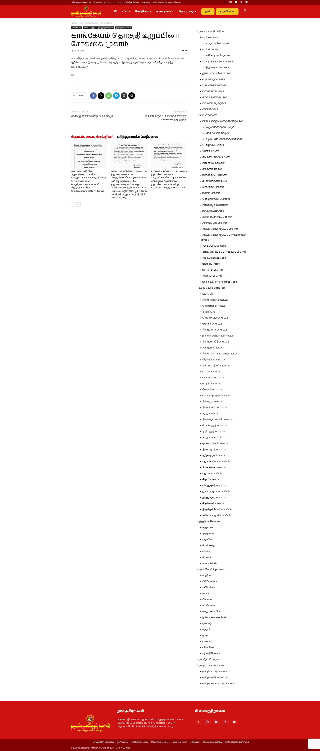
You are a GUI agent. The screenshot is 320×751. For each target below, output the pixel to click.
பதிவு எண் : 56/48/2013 (81, 2)
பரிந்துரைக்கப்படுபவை (137, 137)
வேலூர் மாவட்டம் (212, 324)
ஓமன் (205, 635)
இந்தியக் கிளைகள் (210, 521)
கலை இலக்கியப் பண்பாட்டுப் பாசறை (224, 252)
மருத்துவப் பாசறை (213, 211)
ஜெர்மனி (207, 575)
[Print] (124, 95)
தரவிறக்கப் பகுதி (140, 742)
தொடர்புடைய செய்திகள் (92, 137)
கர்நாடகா (207, 527)
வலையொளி (180, 742)
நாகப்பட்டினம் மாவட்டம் (215, 443)
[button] (245, 11)
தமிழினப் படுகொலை (215, 671)
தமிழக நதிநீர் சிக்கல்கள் (216, 677)
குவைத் (207, 623)
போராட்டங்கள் (210, 151)
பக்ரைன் (207, 641)
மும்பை (206, 551)
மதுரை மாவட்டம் (212, 473)
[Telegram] (235, 2)
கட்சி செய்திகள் (208, 115)
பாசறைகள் (163, 11)
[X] (241, 2)
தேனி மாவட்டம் (211, 479)
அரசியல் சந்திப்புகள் (214, 97)
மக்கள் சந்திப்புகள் (213, 91)
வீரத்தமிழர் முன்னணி (215, 205)
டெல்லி (206, 557)
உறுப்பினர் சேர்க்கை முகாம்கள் (224, 139)
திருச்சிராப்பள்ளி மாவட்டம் (217, 420)
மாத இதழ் (194, 742)
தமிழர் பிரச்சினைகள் (211, 665)
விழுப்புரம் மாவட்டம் (213, 360)
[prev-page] (73, 204)
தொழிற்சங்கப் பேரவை (216, 199)
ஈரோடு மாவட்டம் (211, 384)
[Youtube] (246, 2)
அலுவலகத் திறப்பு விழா (220, 127)
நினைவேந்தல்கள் (213, 163)
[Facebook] (225, 2)
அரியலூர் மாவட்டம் (213, 431)
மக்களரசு (146, 2)
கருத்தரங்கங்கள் (212, 169)
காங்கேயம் (76, 27)
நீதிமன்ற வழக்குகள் (214, 103)
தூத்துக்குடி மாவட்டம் (214, 497)
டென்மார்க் (208, 605)
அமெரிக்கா (209, 587)
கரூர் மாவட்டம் (210, 414)
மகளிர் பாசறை (211, 193)
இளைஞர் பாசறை (213, 187)
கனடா (206, 593)
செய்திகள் (141, 11)
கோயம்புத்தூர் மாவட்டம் (216, 396)
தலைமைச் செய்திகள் (212, 31)
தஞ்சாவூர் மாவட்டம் (213, 455)
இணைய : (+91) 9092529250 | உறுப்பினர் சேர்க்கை (116, 2)
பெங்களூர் (208, 545)
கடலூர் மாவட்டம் (211, 437)
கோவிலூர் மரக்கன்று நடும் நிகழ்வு (92, 116)
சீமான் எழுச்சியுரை (213, 79)
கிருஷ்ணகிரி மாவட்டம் (215, 342)
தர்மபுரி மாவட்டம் (212, 348)
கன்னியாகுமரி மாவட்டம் (216, 515)
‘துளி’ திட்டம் (122, 742)
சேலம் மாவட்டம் (211, 372)
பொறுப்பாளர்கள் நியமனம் (218, 61)
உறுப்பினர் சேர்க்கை (103, 742)
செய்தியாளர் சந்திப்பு (215, 85)
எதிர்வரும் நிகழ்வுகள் (218, 55)
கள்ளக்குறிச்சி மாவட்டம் (216, 366)
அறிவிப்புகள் (210, 49)
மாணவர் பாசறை (212, 270)
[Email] (131, 95)
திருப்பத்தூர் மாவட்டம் (214, 330)
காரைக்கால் (209, 563)
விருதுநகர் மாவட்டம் (214, 485)
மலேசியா (208, 647)
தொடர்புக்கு (186, 11)
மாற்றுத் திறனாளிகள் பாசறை (220, 282)
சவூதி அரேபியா (211, 611)
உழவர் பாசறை (211, 264)
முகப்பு (74, 23)
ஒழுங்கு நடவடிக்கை (217, 67)
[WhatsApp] (108, 95)
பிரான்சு (207, 599)
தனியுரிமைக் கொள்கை (237, 742)
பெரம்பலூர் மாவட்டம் (214, 426)
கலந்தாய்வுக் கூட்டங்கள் (216, 157)
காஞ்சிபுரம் (208, 312)
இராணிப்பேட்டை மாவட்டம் (218, 336)
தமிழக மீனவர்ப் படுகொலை (218, 683)
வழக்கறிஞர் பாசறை (214, 258)
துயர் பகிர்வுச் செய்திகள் (216, 73)
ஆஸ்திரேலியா (211, 653)
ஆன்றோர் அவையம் (214, 181)
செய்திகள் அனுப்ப (160, 742)
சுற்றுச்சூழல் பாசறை (214, 223)
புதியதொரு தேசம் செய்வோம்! (167, 2)
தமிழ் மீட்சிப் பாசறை (214, 246)
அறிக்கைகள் (210, 37)
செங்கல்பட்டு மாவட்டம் (215, 318)
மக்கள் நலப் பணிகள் (214, 175)
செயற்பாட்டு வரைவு (212, 742)
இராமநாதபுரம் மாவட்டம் (216, 491)
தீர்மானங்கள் (210, 109)
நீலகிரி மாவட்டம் (212, 390)
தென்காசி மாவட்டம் (213, 503)
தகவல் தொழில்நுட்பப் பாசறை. (220, 229)
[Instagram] (230, 2)
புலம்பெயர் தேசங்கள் (211, 569)
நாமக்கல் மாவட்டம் (213, 378)
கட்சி (125, 11)
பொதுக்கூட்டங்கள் (213, 145)
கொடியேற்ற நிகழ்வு (217, 133)
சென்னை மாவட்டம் (214, 306)
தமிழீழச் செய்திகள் (210, 659)
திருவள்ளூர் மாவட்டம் (215, 300)
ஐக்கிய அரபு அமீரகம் (214, 617)
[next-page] (78, 204)
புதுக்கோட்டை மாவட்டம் (216, 461)
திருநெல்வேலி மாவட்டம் (217, 509)
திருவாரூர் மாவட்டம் (214, 449)
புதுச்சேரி (207, 294)
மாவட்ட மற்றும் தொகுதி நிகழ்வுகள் (98, 27)
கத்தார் (206, 629)
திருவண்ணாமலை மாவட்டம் (219, 354)
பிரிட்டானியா (210, 581)
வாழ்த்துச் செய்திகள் (218, 43)
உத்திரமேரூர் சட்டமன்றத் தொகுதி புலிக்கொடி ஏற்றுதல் (166, 117)
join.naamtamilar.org (163, 726)
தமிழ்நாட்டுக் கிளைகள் (212, 288)
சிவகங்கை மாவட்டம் (214, 467)
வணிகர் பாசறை (212, 276)
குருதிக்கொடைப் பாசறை (217, 217)
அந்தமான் (208, 533)
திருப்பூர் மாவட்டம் (89, 23)
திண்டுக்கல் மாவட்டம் (214, 408)
